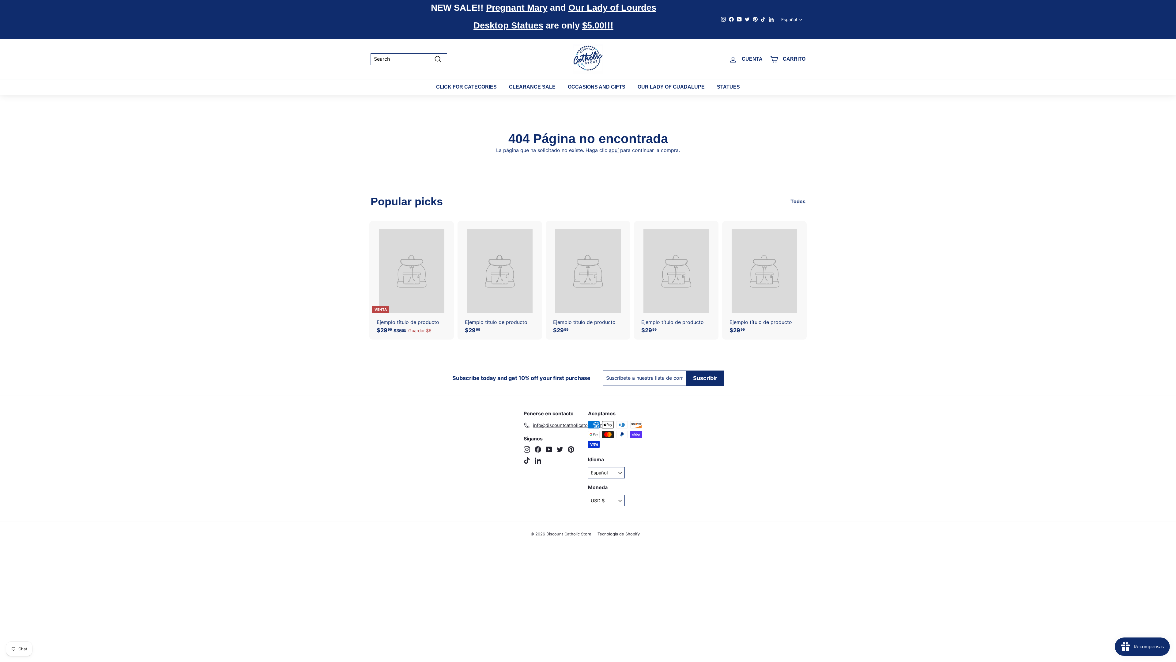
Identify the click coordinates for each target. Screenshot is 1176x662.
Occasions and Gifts (596, 86)
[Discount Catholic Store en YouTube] (549, 449)
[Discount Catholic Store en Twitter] (560, 449)
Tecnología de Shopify (618, 533)
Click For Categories (466, 86)
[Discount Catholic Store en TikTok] (527, 460)
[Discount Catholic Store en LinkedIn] (538, 460)
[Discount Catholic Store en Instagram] (527, 449)
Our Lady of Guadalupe (671, 86)
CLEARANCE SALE (532, 86)
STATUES (728, 86)
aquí (614, 150)
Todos (797, 201)
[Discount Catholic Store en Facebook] (538, 449)
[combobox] (409, 59)
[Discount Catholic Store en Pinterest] (571, 449)
